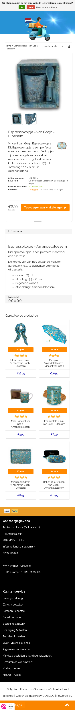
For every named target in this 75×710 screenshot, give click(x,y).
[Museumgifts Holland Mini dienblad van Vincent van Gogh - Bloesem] (20, 456)
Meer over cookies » (46, 7)
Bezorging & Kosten (15, 630)
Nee (31, 7)
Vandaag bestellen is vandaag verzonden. (27, 655)
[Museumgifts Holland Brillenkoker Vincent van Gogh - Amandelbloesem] (54, 456)
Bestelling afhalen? (14, 623)
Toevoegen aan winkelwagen (44, 207)
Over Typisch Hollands (16, 642)
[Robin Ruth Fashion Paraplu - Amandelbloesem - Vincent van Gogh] (54, 334)
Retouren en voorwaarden (18, 662)
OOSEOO (48, 695)
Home (8, 46)
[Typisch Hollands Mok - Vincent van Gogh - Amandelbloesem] (20, 395)
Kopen (20, 349)
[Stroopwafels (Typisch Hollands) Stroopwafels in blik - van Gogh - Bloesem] (54, 395)
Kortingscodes (11, 668)
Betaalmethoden (12, 617)
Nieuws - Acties (12, 674)
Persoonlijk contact (14, 611)
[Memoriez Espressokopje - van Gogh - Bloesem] (17, 118)
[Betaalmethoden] (11, 511)
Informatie (15, 231)
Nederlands (50, 46)
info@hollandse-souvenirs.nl (19, 546)
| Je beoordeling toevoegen (51, 190)
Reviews (13, 297)
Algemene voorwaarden (17, 649)
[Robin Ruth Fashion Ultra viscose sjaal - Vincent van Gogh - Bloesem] (20, 334)
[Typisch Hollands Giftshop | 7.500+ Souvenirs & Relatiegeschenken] (37, 28)
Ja (22, 7)
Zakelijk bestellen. (13, 604)
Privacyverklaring (13, 598)
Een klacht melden (14, 636)
